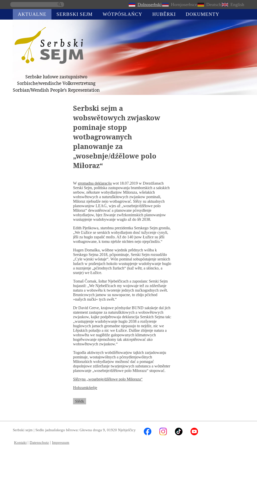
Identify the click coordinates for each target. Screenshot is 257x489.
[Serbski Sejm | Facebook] (147, 434)
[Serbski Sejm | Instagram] (163, 434)
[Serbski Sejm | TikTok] (178, 434)
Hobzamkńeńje (85, 388)
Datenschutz (39, 442)
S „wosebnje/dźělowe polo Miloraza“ (108, 379)
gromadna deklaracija (95, 183)
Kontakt (20, 442)
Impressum (60, 442)
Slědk (79, 401)
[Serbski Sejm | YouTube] (194, 434)
